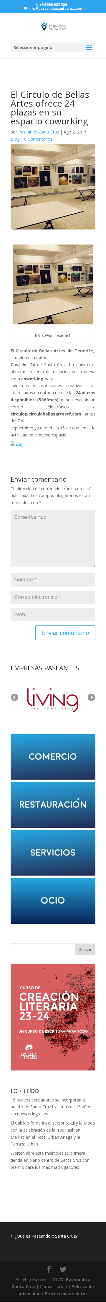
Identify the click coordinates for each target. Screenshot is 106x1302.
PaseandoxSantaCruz (38, 132)
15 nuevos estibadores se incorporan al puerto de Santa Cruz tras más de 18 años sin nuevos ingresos (51, 1107)
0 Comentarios (38, 139)
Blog (15, 139)
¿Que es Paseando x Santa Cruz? (46, 1236)
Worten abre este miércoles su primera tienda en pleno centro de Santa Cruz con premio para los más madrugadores (50, 1160)
